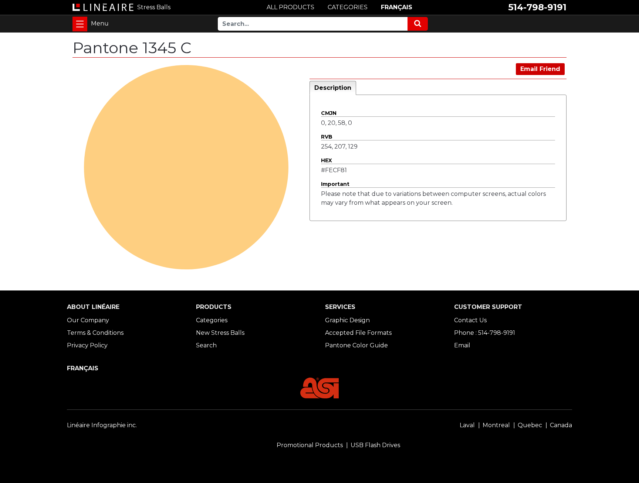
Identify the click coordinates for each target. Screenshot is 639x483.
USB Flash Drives (375, 445)
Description (332, 87)
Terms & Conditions (95, 332)
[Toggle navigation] (79, 24)
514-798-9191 (537, 7)
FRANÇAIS (396, 7)
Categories (211, 320)
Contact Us (470, 320)
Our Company (88, 320)
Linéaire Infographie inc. (102, 425)
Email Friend (540, 68)
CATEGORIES (348, 7)
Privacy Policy (87, 345)
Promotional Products (310, 445)
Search (206, 345)
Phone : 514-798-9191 (484, 332)
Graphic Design (347, 320)
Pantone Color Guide (356, 345)
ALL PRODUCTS (290, 7)
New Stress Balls (220, 332)
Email (462, 345)
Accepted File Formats (358, 332)
